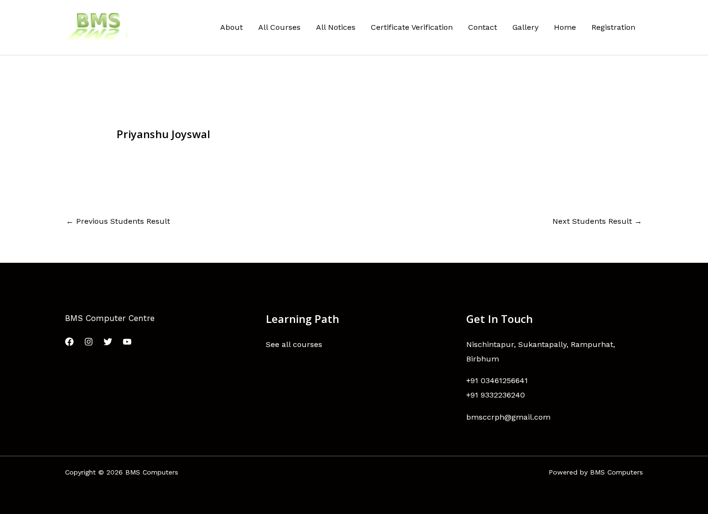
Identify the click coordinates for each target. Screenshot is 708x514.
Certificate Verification (412, 27)
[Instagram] (88, 341)
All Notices (335, 27)
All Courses (279, 27)
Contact (482, 27)
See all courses (294, 344)
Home (565, 27)
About (231, 27)
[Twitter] (108, 341)
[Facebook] (69, 341)
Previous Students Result (118, 221)
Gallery (525, 27)
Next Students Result (597, 221)
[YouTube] (127, 341)
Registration (613, 27)
